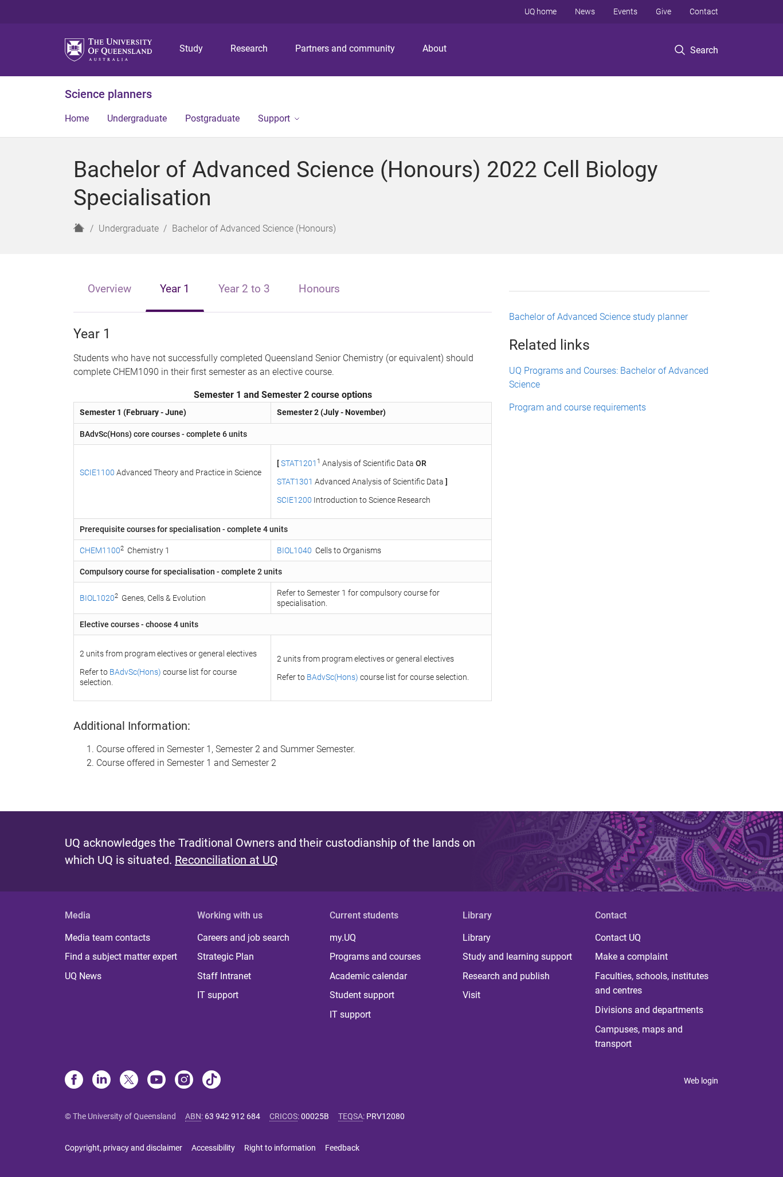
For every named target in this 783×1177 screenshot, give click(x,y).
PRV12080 (385, 1116)
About (434, 48)
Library (477, 937)
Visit (471, 995)
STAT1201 (299, 463)
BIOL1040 (294, 550)
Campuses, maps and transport (639, 1037)
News (585, 11)
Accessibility (213, 1147)
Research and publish (506, 976)
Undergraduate (137, 118)
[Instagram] (184, 1081)
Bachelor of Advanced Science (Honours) (254, 228)
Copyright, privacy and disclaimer (123, 1147)
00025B (315, 1116)
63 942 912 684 (232, 1116)
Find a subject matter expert (121, 956)
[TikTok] (211, 1081)
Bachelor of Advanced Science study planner (598, 316)
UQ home (540, 11)
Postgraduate (212, 118)
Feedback (342, 1147)
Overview (109, 288)
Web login (701, 1080)
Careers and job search (243, 937)
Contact (704, 11)
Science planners (108, 94)
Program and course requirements (577, 407)
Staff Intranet (224, 976)
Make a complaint (631, 956)
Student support (362, 995)
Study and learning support (517, 956)
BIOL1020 (97, 598)
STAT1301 (295, 481)
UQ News (83, 976)
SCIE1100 (97, 472)
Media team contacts (107, 937)
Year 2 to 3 (244, 288)
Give (663, 11)
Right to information (280, 1147)
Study (191, 48)
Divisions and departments (649, 1009)
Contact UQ (618, 937)
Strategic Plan (225, 956)
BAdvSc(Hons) (135, 672)
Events (625, 11)
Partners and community (345, 48)
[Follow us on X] (129, 1081)
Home (77, 118)
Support (274, 118)
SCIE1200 (295, 500)
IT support (217, 995)
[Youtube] (156, 1081)
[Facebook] (74, 1081)
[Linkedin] (101, 1081)
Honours (319, 288)
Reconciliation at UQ (226, 860)
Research (249, 48)
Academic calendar (368, 976)
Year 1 (175, 288)
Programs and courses (375, 956)
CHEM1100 (100, 550)
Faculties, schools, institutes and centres (651, 983)
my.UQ (343, 937)
